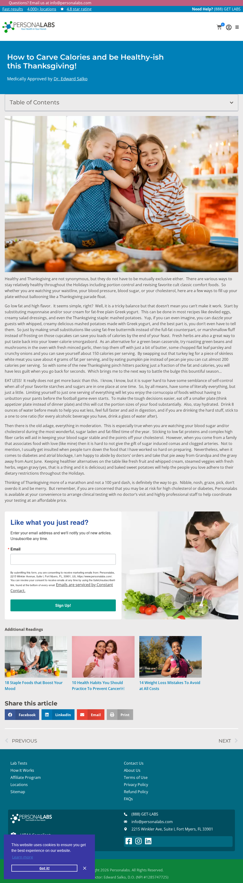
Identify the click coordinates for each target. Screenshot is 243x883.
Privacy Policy (136, 784)
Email (15, 549)
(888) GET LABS (227, 9)
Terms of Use (136, 777)
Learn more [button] (22, 857)
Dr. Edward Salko (71, 79)
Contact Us (134, 763)
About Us (132, 770)
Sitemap (17, 791)
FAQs (128, 798)
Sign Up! (63, 605)
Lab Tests (18, 763)
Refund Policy (136, 791)
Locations (19, 784)
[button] (219, 27)
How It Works (22, 770)
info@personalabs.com (70, 2)
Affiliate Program (25, 777)
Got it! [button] (44, 868)
